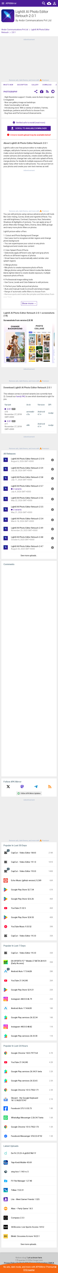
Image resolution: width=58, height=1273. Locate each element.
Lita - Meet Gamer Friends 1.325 (25, 1199)
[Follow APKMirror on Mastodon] (22, 787)
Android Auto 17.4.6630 (21, 1008)
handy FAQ (20, 396)
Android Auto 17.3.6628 (21, 971)
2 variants (17, 489)
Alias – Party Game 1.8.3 (22, 1208)
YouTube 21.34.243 (19, 980)
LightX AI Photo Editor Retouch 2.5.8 (27, 477)
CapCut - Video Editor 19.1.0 (23, 862)
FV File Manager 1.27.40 (21, 1181)
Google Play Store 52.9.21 (22, 990)
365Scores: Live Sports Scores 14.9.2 (27, 1227)
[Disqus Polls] (29, 601)
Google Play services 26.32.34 (24, 1017)
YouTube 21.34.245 (19, 1062)
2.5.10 (30, 320)
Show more (28, 303)
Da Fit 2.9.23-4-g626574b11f (23, 1153)
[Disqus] (29, 671)
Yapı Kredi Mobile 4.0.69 (21, 1162)
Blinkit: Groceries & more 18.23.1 (25, 1236)
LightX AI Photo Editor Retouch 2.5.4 (27, 518)
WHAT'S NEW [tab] (8, 85)
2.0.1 (9, 409)
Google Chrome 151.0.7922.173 (25, 1127)
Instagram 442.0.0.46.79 (21, 999)
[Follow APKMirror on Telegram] (35, 787)
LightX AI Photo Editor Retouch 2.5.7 (27, 486)
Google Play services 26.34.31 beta (26, 1071)
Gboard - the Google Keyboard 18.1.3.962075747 (24, 1099)
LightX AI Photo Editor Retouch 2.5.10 (27, 459)
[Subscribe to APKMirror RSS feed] (49, 787)
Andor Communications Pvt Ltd (35, 20)
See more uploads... (29, 555)
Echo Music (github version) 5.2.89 (26, 880)
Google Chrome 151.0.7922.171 (25, 1090)
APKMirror (11, 3)
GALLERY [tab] (35, 85)
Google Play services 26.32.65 (24, 1081)
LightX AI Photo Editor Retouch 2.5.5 (27, 507)
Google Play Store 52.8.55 (22, 917)
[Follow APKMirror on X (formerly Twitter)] (8, 787)
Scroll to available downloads (31, 128)
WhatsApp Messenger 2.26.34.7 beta (27, 1117)
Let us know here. (35, 1258)
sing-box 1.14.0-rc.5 (19, 1171)
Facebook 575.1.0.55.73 (21, 1108)
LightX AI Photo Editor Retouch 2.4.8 (27, 537)
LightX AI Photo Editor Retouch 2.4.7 (27, 546)
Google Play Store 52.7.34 (22, 889)
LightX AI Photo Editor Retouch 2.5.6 (27, 498)
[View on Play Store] (41, 92)
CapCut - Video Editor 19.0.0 (23, 871)
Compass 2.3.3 (17, 1218)
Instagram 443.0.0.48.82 (21, 1027)
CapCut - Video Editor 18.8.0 (23, 853)
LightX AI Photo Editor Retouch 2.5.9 (27, 468)
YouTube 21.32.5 (18, 908)
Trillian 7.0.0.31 (17, 1190)
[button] (35, 92)
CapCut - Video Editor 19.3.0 (23, 936)
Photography (10, 92)
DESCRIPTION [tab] (22, 85)
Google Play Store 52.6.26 (22, 899)
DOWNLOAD (47, 85)
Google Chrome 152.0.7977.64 (24, 1053)
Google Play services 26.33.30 (24, 1036)
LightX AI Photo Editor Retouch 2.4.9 (27, 528)
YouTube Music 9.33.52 (21, 926)
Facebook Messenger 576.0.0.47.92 (26, 1136)
